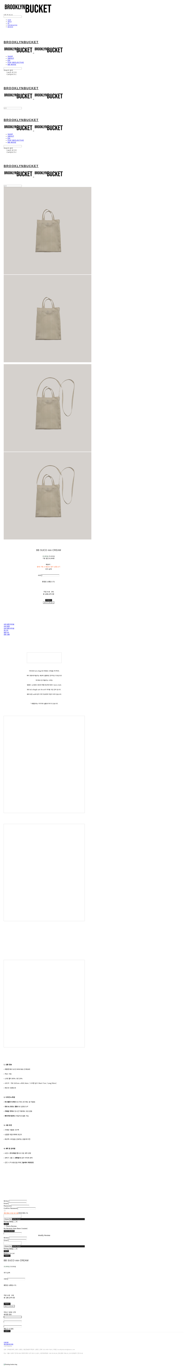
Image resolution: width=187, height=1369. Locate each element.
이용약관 (6, 1342)
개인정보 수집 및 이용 (11, 1213)
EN (8, 23)
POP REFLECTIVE (12, 25)
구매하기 (7, 1255)
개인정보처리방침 (8, 1344)
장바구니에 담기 (9, 1306)
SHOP (9, 20)
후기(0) (6, 630)
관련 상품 (7, 634)
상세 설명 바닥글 (9, 628)
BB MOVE (10, 27)
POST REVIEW (9, 1231)
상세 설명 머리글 (9, 624)
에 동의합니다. (16, 1213)
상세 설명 (7, 626)
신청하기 (7, 1331)
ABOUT (10, 21)
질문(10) (6, 632)
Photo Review (11, 1226)
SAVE (6, 1224)
